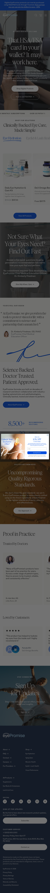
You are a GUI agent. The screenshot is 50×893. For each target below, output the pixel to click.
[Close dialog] (48, 435)
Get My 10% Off (37, 452)
